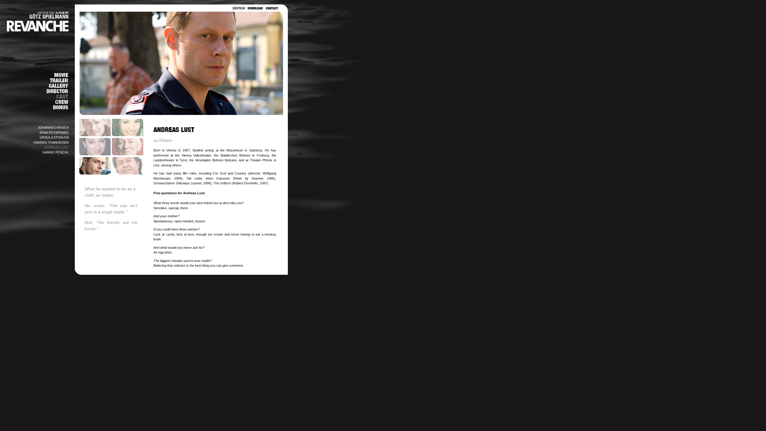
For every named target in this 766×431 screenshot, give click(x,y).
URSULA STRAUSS (54, 137)
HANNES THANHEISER (51, 142)
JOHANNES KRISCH (53, 127)
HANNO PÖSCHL (55, 152)
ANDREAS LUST (56, 147)
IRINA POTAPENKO (54, 132)
